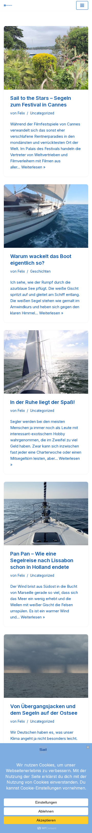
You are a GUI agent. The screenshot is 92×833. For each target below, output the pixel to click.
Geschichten (40, 271)
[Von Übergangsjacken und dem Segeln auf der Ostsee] (46, 666)
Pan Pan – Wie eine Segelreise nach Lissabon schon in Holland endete (41, 560)
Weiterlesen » (33, 167)
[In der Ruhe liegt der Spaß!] (46, 362)
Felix (21, 113)
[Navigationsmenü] (82, 5)
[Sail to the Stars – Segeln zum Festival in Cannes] (46, 58)
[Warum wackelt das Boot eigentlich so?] (46, 216)
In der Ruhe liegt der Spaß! (42, 402)
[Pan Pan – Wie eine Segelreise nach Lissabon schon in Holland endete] (46, 513)
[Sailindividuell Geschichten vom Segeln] (8, 5)
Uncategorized (42, 113)
